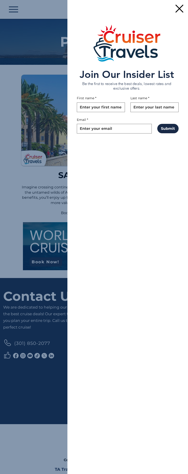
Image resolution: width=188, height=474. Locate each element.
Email (82, 120)
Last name (139, 98)
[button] (179, 9)
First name (86, 98)
